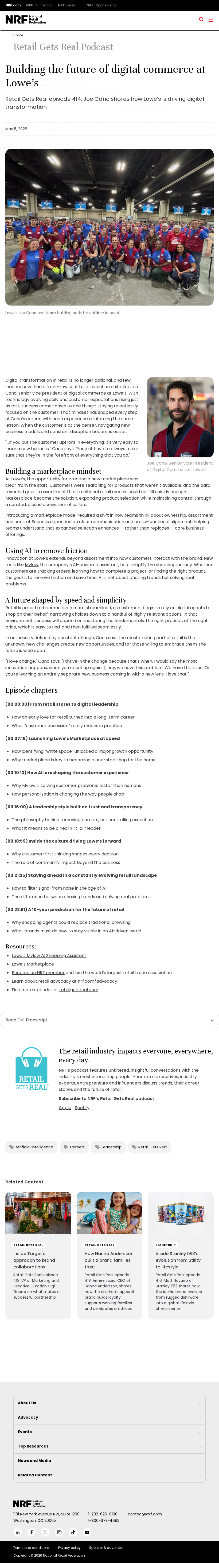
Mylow (31, 565)
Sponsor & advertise (105, 1547)
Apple (65, 1108)
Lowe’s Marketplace (33, 964)
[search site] (201, 20)
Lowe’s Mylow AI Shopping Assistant (49, 955)
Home (18, 35)
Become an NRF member (38, 973)
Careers (77, 1147)
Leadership (111, 1147)
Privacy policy (69, 1547)
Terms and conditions (31, 1547)
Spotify (82, 1108)
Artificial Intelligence (34, 1147)
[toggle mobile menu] (210, 20)
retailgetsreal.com (78, 990)
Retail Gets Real (152, 1147)
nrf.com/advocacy (97, 981)
